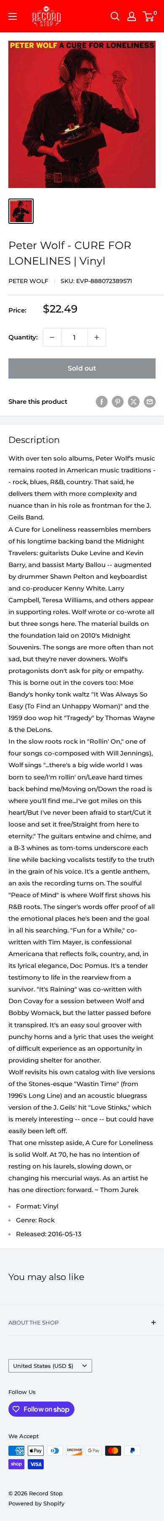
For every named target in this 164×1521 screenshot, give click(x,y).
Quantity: (23, 337)
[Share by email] (150, 401)
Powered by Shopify (36, 1503)
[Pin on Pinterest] (118, 401)
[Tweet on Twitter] (134, 401)
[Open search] (115, 16)
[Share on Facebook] (102, 401)
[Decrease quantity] (52, 337)
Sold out (82, 368)
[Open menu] (12, 16)
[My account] (131, 16)
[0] (148, 16)
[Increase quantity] (97, 337)
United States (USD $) (43, 1366)
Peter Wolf (28, 281)
